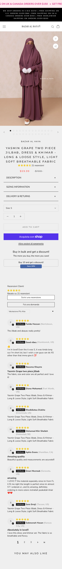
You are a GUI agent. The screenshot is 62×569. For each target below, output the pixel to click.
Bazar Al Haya (31, 141)
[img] (22, 320)
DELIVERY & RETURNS (18, 196)
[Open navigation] (4, 26)
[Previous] (4, 132)
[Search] (52, 26)
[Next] (57, 132)
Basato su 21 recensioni (18, 293)
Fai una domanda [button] (31, 304)
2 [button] (24, 542)
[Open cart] (58, 26)
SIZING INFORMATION (18, 186)
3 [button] (31, 542)
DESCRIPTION (13, 177)
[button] (25, 165)
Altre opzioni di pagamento (31, 243)
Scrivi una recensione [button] (31, 297)
